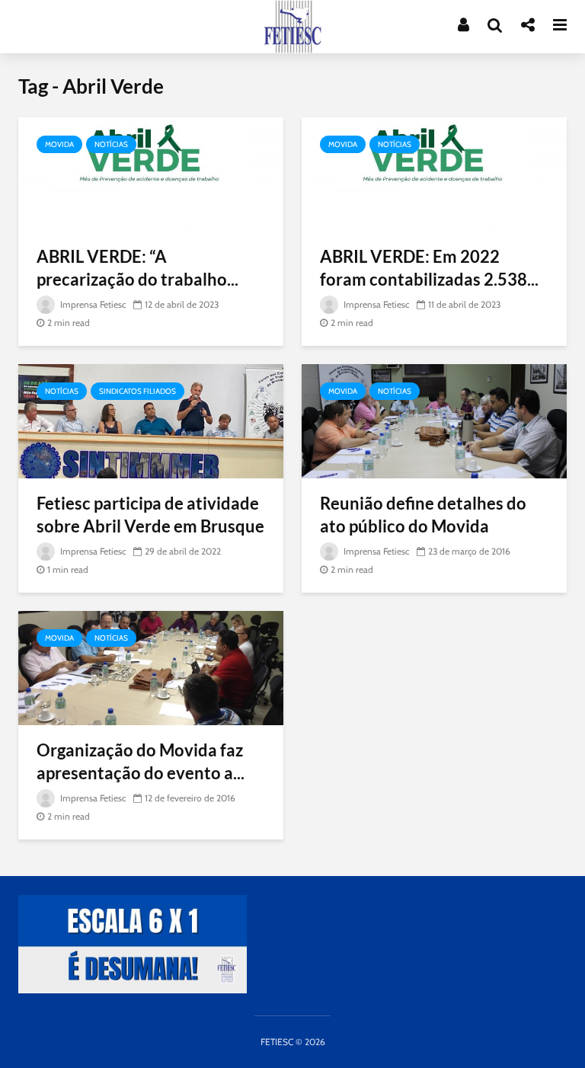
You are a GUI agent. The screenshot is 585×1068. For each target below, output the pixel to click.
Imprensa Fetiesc (92, 304)
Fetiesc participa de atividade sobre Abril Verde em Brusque (150, 514)
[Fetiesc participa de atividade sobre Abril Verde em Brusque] (150, 420)
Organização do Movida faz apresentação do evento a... (141, 761)
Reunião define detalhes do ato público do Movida (423, 514)
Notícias (111, 144)
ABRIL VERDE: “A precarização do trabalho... (137, 267)
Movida (59, 144)
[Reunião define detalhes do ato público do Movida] (434, 420)
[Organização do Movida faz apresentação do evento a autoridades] (150, 667)
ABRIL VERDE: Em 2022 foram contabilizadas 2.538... (429, 267)
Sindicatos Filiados (137, 391)
